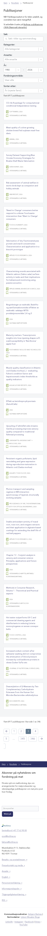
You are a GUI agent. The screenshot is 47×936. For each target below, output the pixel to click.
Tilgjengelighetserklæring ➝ (14, 895)
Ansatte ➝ (6, 871)
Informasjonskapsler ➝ (11, 889)
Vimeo (37, 922)
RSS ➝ (4, 900)
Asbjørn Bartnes (35, 914)
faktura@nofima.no (10, 842)
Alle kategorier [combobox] (12, 49)
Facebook (29, 922)
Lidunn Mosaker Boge (30, 917)
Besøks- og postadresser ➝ (14, 860)
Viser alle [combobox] (9, 80)
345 (22, 739)
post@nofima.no (9, 836)
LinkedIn (9, 922)
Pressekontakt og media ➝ (13, 866)
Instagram (18, 922)
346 (32, 739)
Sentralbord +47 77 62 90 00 (14, 831)
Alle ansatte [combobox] (11, 59)
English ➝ (6, 877)
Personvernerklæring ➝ (12, 883)
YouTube (23, 925)
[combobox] (10, 70)
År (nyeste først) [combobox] (13, 91)
